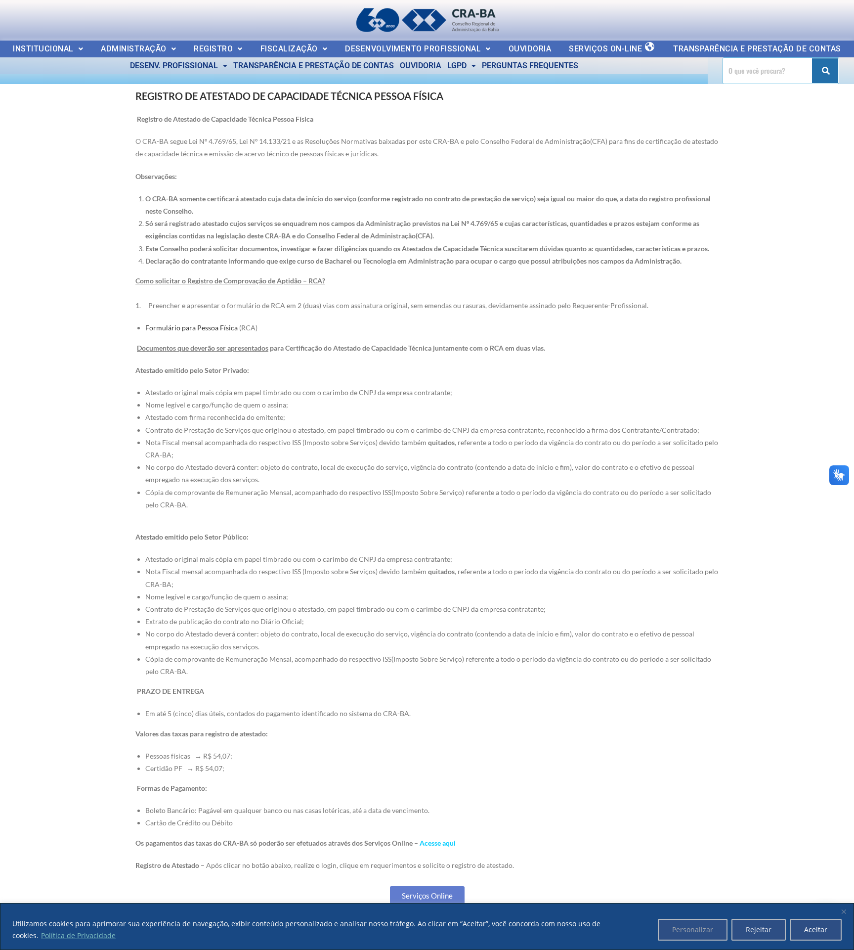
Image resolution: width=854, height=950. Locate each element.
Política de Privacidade (78, 935)
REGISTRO (213, 48)
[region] (427, 926)
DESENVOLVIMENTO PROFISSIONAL (413, 48)
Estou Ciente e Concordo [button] (790, 18)
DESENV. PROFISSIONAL (174, 65)
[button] (48, 49)
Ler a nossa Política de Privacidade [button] (76, 16)
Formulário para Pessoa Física (191, 327)
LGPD (457, 65)
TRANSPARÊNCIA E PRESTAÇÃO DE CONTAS (757, 48)
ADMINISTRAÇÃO (134, 48)
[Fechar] (844, 911)
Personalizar (692, 929)
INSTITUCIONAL (43, 48)
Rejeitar (758, 929)
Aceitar (815, 929)
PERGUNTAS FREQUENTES (530, 65)
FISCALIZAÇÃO (289, 48)
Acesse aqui (438, 843)
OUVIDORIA (530, 48)
